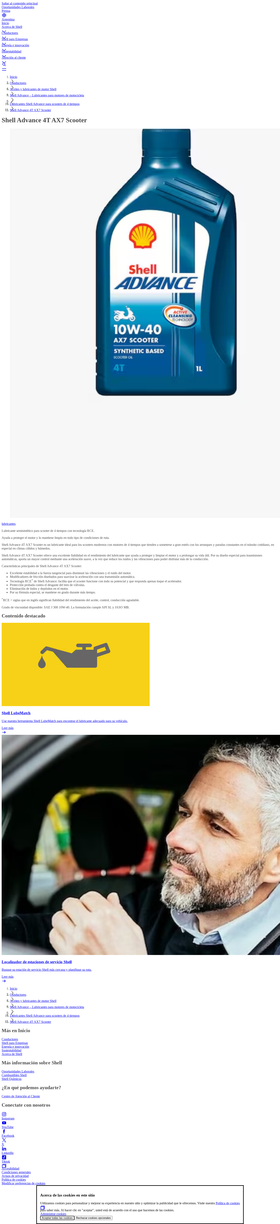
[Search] (140, 64)
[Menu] (140, 69)
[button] (140, 28)
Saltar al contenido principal (20, 3)
